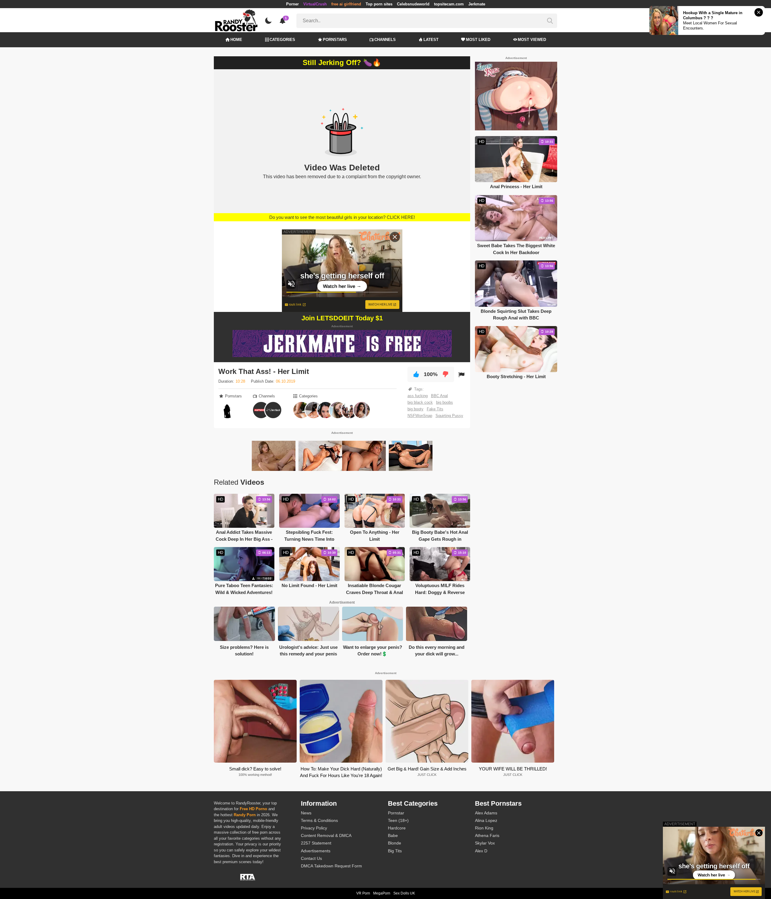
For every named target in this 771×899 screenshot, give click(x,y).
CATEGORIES (282, 39)
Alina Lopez (486, 820)
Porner (292, 4)
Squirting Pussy (449, 415)
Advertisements (315, 850)
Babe (393, 835)
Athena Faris (487, 835)
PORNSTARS (335, 39)
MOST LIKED (478, 39)
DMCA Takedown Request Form (331, 865)
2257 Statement (316, 843)
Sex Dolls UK (404, 893)
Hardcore (397, 828)
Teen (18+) (398, 820)
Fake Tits (435, 409)
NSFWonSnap (419, 415)
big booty (415, 409)
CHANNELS (385, 39)
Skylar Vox (485, 843)
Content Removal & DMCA (326, 835)
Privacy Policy (314, 828)
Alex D (481, 850)
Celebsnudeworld (413, 4)
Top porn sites (379, 4)
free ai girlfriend (346, 4)
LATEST (431, 39)
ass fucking (417, 396)
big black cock (420, 402)
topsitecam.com (449, 4)
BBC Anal (439, 396)
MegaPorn (381, 893)
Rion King (484, 828)
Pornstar (396, 812)
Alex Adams (486, 812)
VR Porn (363, 893)
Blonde (394, 843)
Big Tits (395, 850)
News (306, 812)
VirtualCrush (315, 4)
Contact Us (311, 858)
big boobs (444, 402)
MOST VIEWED (532, 39)
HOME (236, 39)
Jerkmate (476, 4)
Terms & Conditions (319, 820)
